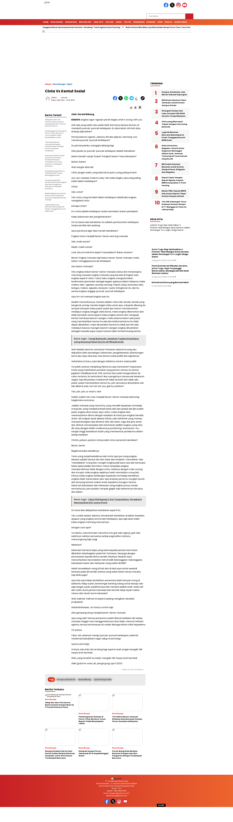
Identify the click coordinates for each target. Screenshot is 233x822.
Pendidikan (138, 22)
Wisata (168, 22)
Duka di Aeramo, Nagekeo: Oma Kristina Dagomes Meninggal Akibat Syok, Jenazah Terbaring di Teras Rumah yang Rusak (174, 152)
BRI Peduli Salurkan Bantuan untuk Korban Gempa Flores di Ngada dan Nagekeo (173, 168)
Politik (127, 22)
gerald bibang (84, 679)
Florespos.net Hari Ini (66, 679)
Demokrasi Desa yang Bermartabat (170, 282)
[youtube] (185, 7)
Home (45, 22)
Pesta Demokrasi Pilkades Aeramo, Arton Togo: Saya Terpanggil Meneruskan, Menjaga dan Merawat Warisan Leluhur (170, 269)
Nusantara (71, 22)
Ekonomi (151, 22)
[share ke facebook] (115, 100)
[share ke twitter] (121, 100)
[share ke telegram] (132, 100)
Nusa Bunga (57, 22)
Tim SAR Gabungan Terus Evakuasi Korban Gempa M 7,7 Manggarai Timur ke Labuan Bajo (174, 205)
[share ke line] (138, 100)
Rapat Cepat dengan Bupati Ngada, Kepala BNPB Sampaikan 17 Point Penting (174, 181)
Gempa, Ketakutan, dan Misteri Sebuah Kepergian (174, 93)
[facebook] (166, 7)
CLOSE (161, 805)
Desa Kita (98, 22)
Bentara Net (85, 22)
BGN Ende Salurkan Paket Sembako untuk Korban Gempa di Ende (174, 103)
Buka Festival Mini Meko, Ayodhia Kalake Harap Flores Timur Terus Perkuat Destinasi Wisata (154, 27)
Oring (119, 22)
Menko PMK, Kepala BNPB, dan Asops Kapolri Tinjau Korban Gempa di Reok (174, 193)
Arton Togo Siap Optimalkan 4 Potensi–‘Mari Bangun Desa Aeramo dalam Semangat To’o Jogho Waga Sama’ (170, 253)
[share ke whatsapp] (126, 100)
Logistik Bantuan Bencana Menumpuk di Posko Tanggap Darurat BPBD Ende (173, 136)
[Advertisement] (116, 814)
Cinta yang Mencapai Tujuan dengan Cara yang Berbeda (174, 124)
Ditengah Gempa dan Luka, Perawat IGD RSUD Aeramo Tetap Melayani (173, 113)
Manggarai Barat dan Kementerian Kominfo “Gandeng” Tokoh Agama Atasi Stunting (67, 27)
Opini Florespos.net (102, 679)
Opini (159, 22)
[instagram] (179, 7)
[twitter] (173, 7)
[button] (131, 107)
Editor (54, 97)
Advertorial (180, 22)
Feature (109, 22)
